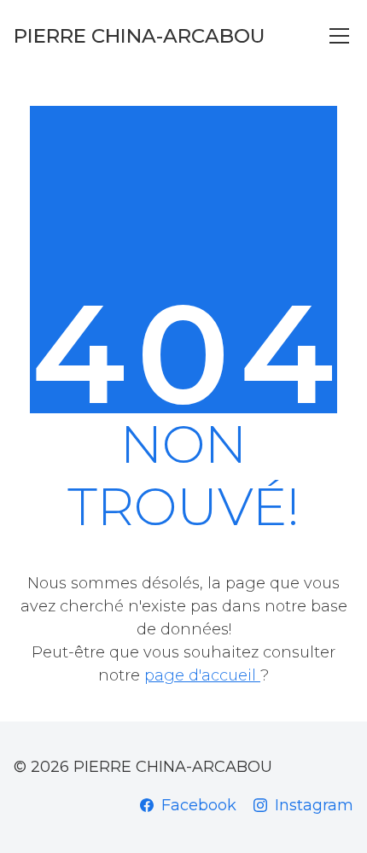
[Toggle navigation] (339, 36)
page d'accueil (202, 675)
